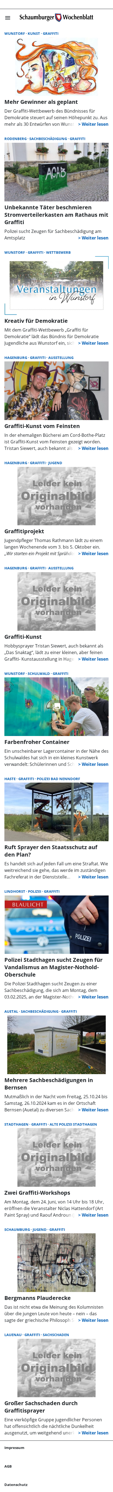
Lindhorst (15, 891)
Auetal (11, 1011)
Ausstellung (61, 357)
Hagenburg (16, 357)
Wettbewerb (58, 252)
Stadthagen (16, 1124)
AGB (8, 1466)
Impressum (14, 1447)
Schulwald (39, 673)
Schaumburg (17, 1229)
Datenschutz (15, 1484)
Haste (10, 778)
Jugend (55, 462)
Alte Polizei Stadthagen (73, 1124)
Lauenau (13, 1334)
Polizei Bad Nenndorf (58, 778)
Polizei (35, 891)
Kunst (34, 33)
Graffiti (50, 33)
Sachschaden (56, 1334)
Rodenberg (15, 138)
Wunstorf (15, 33)
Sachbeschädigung (48, 138)
